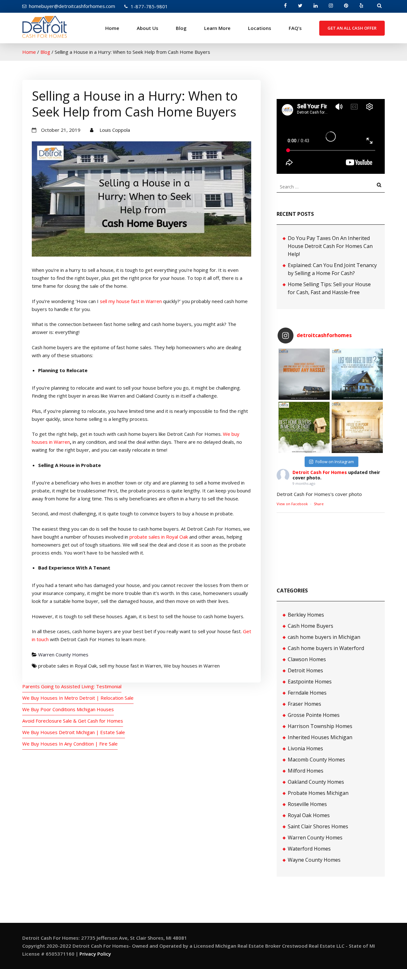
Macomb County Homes (316, 759)
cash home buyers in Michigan (324, 636)
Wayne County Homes (314, 859)
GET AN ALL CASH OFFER (352, 28)
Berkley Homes (306, 614)
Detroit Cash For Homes (320, 472)
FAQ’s (295, 28)
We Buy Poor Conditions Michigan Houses (68, 709)
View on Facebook (292, 503)
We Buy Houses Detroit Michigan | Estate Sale (73, 732)
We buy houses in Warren (192, 665)
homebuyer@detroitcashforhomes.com (72, 6)
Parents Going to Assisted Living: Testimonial (71, 686)
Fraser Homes (304, 703)
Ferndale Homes (307, 692)
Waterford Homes (309, 848)
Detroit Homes (305, 670)
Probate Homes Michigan (318, 792)
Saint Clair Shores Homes (318, 826)
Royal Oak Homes (309, 815)
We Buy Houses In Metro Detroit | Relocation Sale (78, 698)
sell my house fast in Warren (131, 301)
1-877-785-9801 (149, 6)
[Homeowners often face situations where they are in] (304, 374)
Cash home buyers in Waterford (326, 648)
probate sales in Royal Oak (158, 537)
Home (112, 28)
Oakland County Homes (316, 781)
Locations (259, 28)
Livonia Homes (305, 748)
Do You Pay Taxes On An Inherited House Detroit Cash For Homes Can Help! (330, 246)
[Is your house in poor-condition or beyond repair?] (357, 427)
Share (319, 503)
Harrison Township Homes (320, 726)
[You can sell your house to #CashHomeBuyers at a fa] (304, 427)
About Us (147, 28)
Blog (181, 28)
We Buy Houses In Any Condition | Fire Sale (70, 743)
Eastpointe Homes (310, 681)
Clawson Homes (307, 659)
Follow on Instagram (334, 461)
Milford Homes (305, 770)
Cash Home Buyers (310, 625)
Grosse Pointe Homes (314, 714)
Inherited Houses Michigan (320, 737)
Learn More (217, 28)
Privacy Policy (95, 954)
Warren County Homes (63, 654)
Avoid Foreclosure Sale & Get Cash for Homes (72, 721)
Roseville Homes (307, 804)
